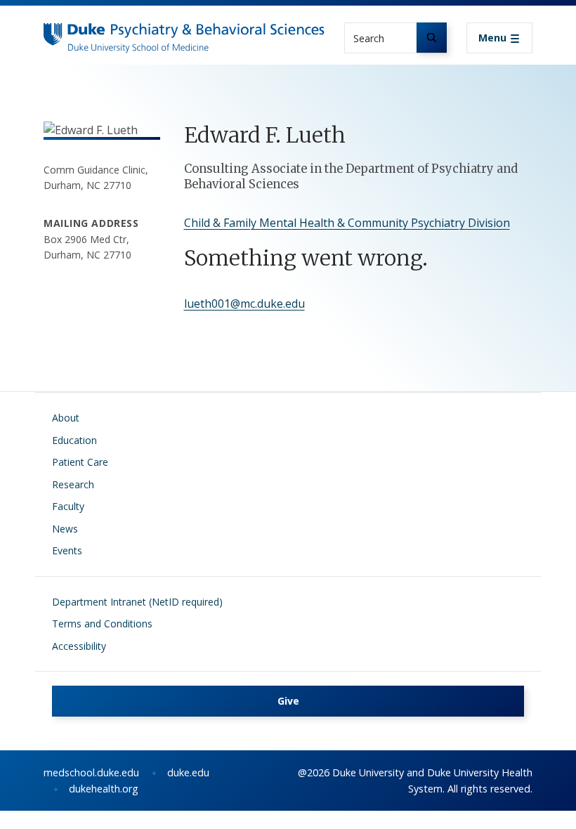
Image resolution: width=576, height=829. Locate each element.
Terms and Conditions (102, 623)
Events (67, 550)
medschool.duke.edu (91, 772)
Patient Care (80, 462)
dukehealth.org (103, 788)
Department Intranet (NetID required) (137, 601)
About (65, 417)
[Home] (184, 36)
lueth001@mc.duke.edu (244, 303)
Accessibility (79, 646)
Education (74, 440)
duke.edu (188, 772)
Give (288, 700)
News (65, 528)
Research (73, 484)
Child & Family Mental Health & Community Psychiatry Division (347, 222)
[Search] (432, 37)
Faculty (68, 506)
